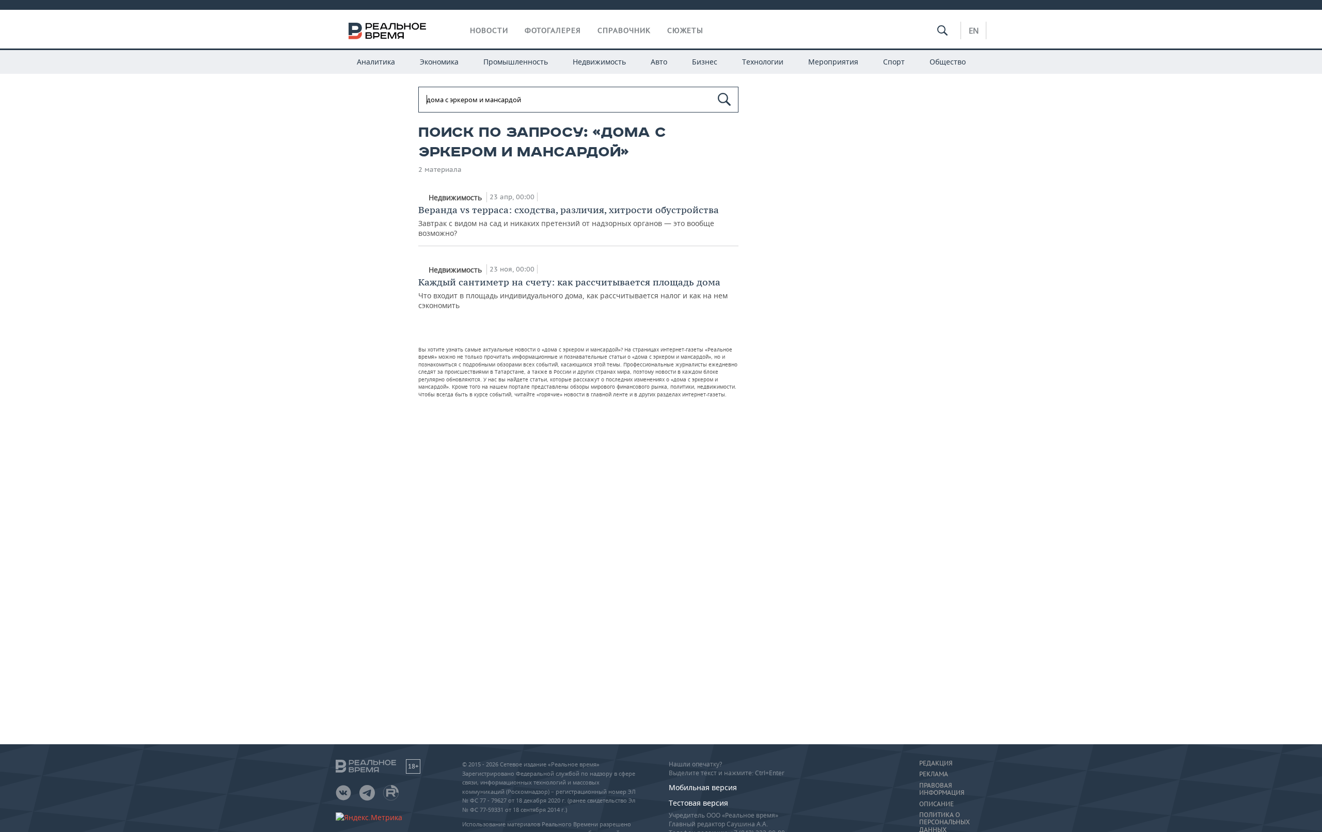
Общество (948, 62)
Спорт (894, 62)
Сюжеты (685, 30)
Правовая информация (941, 789)
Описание (936, 804)
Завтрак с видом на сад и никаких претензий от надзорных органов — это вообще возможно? (568, 221)
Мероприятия (833, 62)
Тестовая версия (698, 803)
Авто (659, 62)
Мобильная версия (703, 787)
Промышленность (515, 62)
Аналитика (376, 62)
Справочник (624, 30)
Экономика (439, 62)
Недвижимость (599, 62)
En (974, 30)
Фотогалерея (553, 30)
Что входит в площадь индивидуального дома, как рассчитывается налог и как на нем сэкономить (573, 293)
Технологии (762, 62)
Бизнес (704, 62)
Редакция (935, 763)
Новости (489, 30)
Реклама (933, 774)
